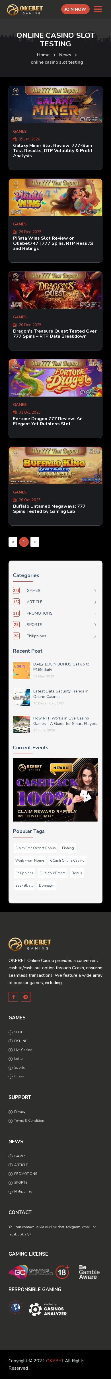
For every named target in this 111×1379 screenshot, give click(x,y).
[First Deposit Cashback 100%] (55, 789)
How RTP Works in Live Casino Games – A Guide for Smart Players (65, 721)
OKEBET (55, 1361)
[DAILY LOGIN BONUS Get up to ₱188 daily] (21, 670)
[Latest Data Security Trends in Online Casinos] (21, 697)
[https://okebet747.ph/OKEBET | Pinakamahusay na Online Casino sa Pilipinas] (30, 944)
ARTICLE (21, 1165)
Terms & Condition (29, 1120)
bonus (77, 873)
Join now (75, 9)
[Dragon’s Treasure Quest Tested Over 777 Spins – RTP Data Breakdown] (55, 290)
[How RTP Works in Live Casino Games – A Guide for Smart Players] (21, 724)
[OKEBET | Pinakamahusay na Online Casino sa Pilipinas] (25, 10)
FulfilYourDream (52, 873)
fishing (68, 848)
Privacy (19, 1112)
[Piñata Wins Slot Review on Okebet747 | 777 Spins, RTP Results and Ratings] (55, 197)
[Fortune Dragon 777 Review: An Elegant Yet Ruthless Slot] (55, 378)
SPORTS (20, 1182)
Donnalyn (47, 885)
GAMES (20, 1156)
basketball (24, 885)
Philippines (24, 873)
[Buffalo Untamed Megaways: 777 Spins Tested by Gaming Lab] (55, 465)
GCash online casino (67, 860)
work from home (29, 860)
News (65, 55)
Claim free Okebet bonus (35, 848)
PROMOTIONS (25, 1173)
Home (43, 55)
